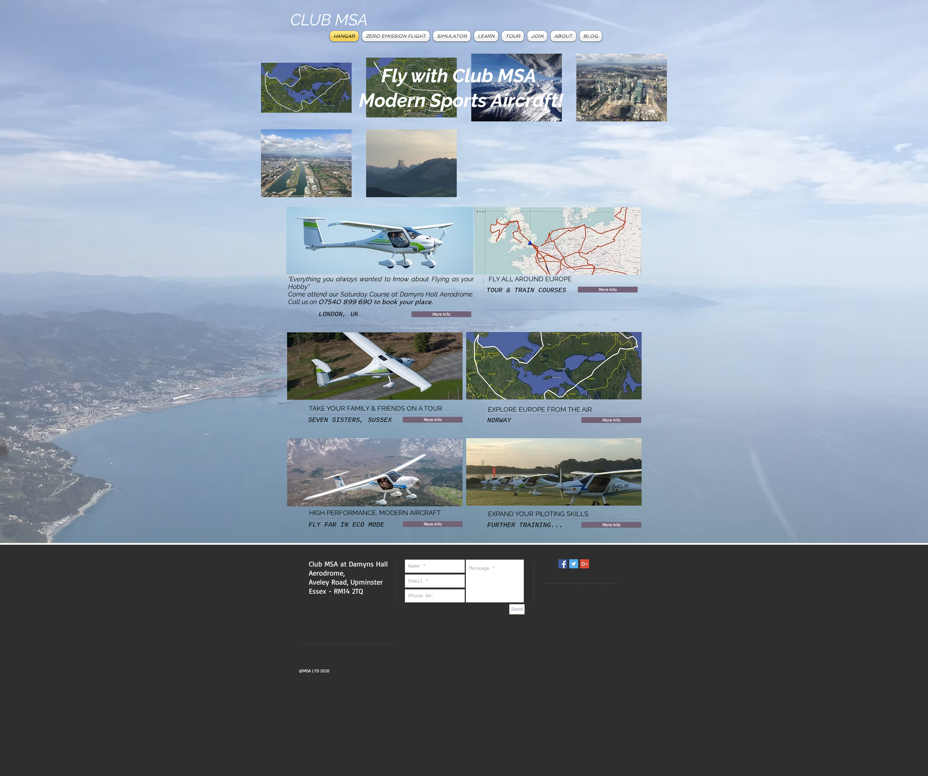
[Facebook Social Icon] (562, 563)
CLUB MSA (329, 20)
